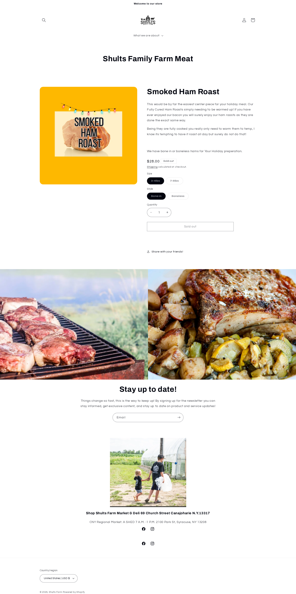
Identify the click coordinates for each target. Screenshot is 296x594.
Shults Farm (55, 592)
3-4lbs (157, 181)
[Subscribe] (179, 417)
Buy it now (190, 237)
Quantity (152, 204)
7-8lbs (176, 181)
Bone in (158, 197)
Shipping (152, 167)
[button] (44, 20)
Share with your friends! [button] (167, 251)
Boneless (180, 197)
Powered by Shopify (74, 592)
